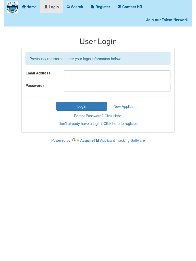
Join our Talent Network (167, 19)
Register (102, 6)
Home (31, 6)
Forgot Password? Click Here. (98, 115)
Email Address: (39, 72)
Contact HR (131, 6)
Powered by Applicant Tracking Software (98, 140)
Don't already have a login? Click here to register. (98, 123)
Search (76, 6)
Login (53, 6)
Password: (35, 85)
